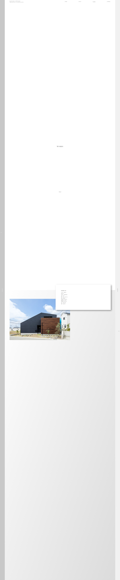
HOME (66, 1)
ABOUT (80, 1)
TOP (112, 578)
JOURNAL (108, 1)
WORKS (94, 1)
